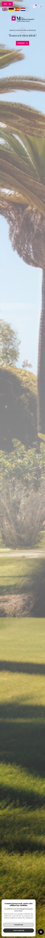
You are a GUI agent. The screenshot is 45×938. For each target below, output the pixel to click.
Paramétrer (18, 925)
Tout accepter (18, 930)
